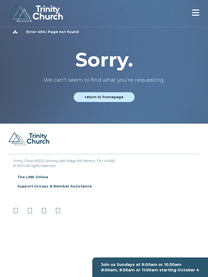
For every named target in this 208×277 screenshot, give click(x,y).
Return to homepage (104, 97)
